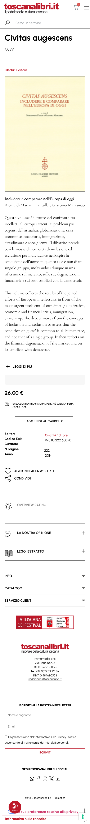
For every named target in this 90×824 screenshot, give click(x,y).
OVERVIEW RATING (31, 505)
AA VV (9, 49)
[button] (86, 8)
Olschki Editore (16, 70)
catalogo (13, 588)
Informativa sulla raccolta (25, 819)
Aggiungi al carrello (45, 421)
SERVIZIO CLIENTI (18, 601)
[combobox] (37, 22)
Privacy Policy (65, 737)
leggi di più (22, 367)
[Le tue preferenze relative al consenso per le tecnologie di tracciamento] (83, 817)
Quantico (60, 798)
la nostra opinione (34, 533)
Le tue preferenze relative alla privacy (47, 812)
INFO (8, 576)
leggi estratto (30, 551)
